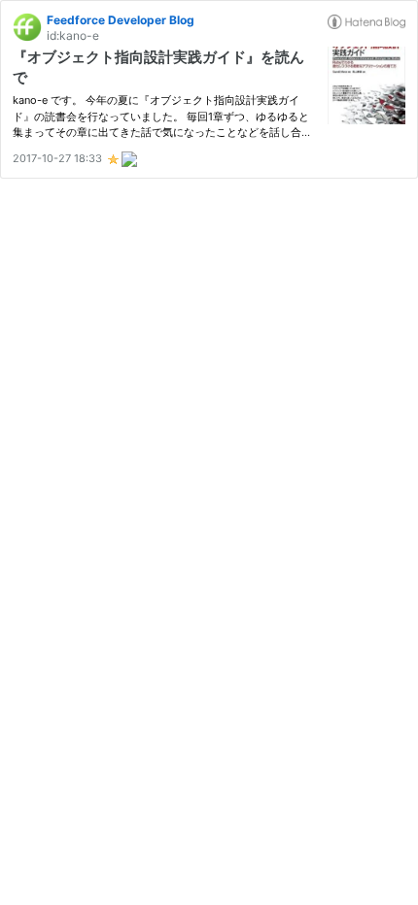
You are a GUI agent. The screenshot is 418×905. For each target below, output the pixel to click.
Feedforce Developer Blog (120, 20)
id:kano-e (73, 35)
